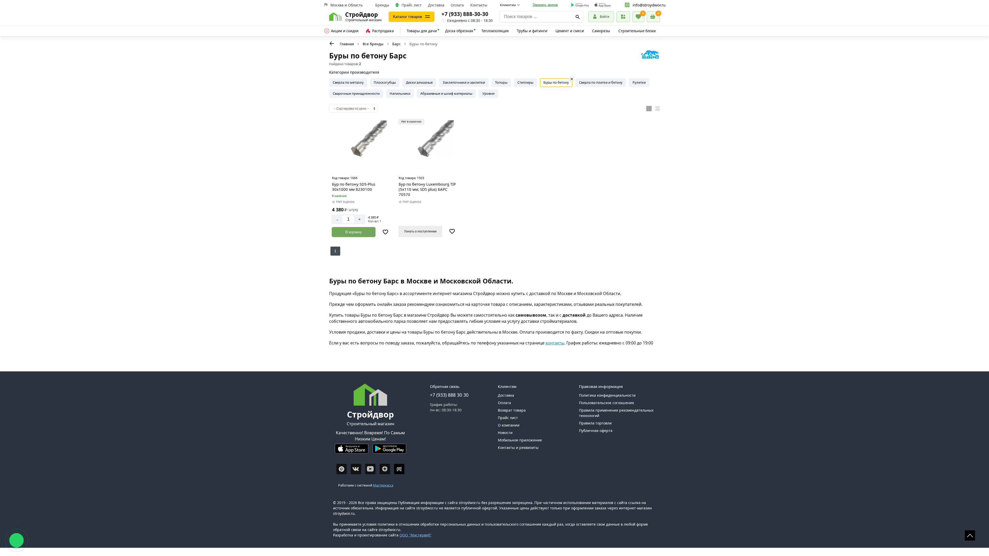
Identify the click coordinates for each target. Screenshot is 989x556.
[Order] (623, 16)
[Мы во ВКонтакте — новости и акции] (356, 469)
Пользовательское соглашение (606, 402)
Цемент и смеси (570, 30)
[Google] (580, 5)
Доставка (436, 5)
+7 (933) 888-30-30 (464, 14)
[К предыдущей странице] (332, 43)
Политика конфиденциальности (607, 395)
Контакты (478, 5)
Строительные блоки (637, 30)
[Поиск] (577, 17)
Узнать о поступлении (420, 231)
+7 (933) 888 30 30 (449, 395)
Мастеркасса (383, 485)
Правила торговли (595, 423)
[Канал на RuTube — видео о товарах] (399, 469)
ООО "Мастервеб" (415, 535)
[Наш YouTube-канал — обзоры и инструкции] (370, 469)
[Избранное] (638, 16)
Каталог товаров (407, 16)
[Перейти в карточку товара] (361, 146)
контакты (554, 343)
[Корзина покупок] (653, 16)
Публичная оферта (595, 430)
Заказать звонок (545, 5)
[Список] (657, 108)
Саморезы (601, 30)
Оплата (457, 5)
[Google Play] (389, 451)
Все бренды (373, 43)
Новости (505, 432)
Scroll (970, 535)
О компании (508, 425)
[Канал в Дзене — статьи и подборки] (385, 469)
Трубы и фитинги (532, 30)
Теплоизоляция (495, 30)
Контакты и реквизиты (518, 447)
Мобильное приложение (520, 440)
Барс (396, 43)
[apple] (602, 5)
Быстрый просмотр (361, 167)
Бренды (382, 5)
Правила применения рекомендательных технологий (616, 413)
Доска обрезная (459, 30)
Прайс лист (412, 5)
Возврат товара (512, 410)
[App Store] (351, 451)
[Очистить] (572, 79)
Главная (347, 43)
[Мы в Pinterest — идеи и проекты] (341, 469)
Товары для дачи (422, 30)
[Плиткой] (649, 108)
